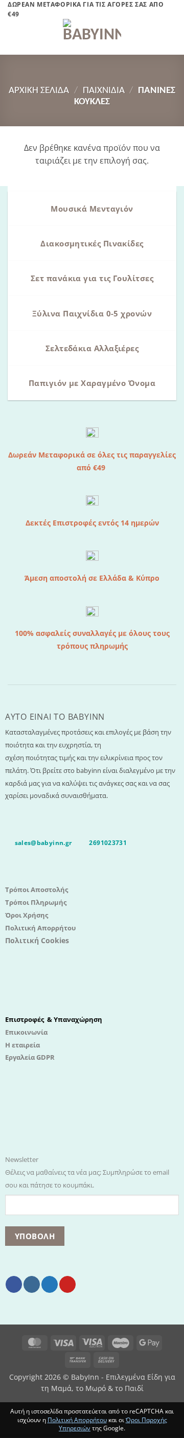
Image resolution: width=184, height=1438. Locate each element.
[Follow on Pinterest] (67, 1284)
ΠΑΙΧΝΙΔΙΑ (104, 91)
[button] (14, 37)
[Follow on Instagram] (32, 1284)
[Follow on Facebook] (14, 1284)
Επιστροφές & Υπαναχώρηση (53, 1019)
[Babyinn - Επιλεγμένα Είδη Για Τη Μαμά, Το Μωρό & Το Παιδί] (92, 37)
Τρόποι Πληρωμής (35, 902)
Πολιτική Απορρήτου (40, 927)
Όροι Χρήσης (26, 915)
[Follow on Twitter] (49, 1284)
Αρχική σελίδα (39, 91)
